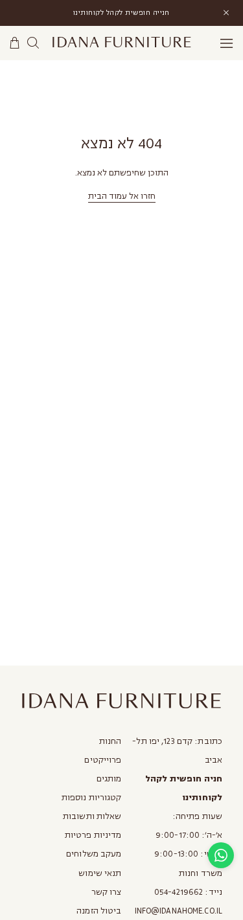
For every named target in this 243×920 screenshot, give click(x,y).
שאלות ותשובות (92, 816)
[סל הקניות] (14, 43)
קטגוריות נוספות (92, 797)
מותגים (109, 779)
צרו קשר (106, 892)
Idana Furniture (121, 42)
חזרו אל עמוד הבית (122, 196)
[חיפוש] (33, 43)
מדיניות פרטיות (93, 835)
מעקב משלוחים (93, 854)
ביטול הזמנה (98, 911)
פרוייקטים (102, 760)
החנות (110, 741)
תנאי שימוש (99, 873)
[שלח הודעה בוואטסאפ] (221, 855)
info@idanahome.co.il (178, 911)
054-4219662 (178, 892)
